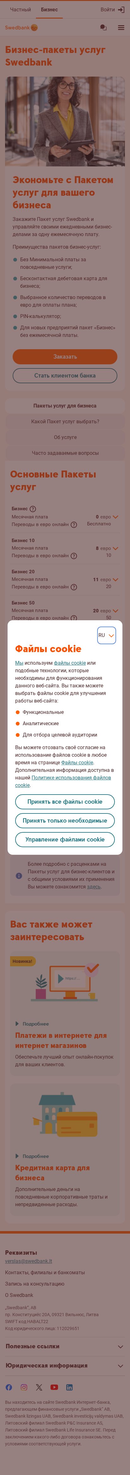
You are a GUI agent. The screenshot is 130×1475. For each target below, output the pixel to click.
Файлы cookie (77, 763)
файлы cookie (70, 663)
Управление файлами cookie (65, 840)
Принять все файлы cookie (65, 802)
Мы (19, 663)
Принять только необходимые (65, 821)
